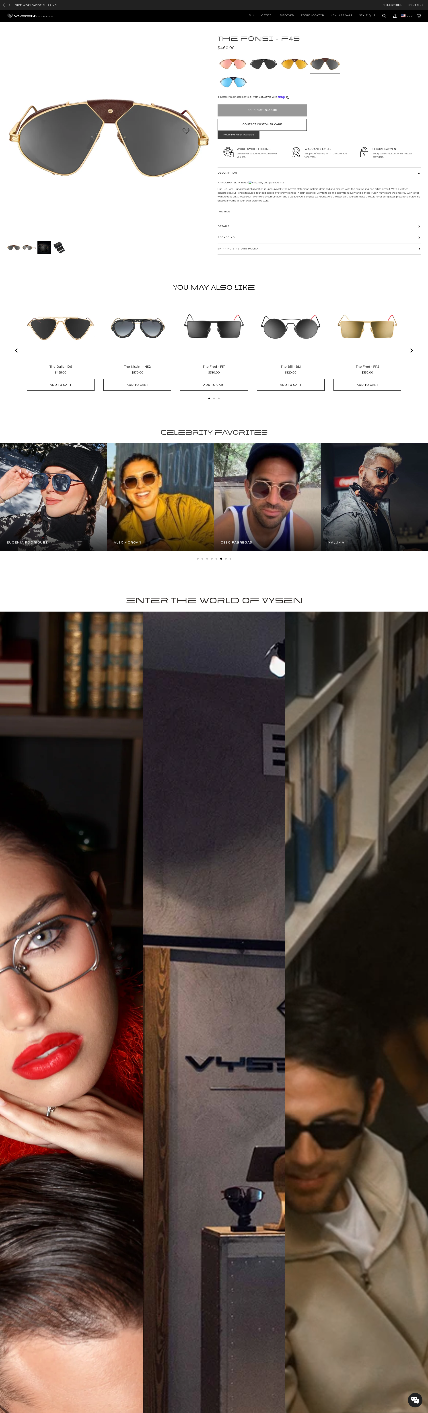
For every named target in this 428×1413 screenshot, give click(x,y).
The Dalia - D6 (60, 367)
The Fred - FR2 (367, 367)
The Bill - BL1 (291, 367)
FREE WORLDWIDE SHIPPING (35, 5)
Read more (224, 211)
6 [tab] (221, 559)
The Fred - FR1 (214, 367)
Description (227, 172)
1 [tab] (198, 559)
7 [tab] (226, 559)
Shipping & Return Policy (238, 248)
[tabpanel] (66, 497)
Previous (4, 5)
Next (9, 5)
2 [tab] (202, 559)
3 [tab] (207, 559)
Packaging (226, 237)
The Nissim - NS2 (137, 367)
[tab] (209, 398)
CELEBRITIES (392, 5)
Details (224, 226)
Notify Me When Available (238, 134)
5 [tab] (216, 559)
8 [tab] (230, 559)
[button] (415, 1400)
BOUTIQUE (416, 5)
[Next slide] (411, 350)
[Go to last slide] (16, 350)
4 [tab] (212, 559)
